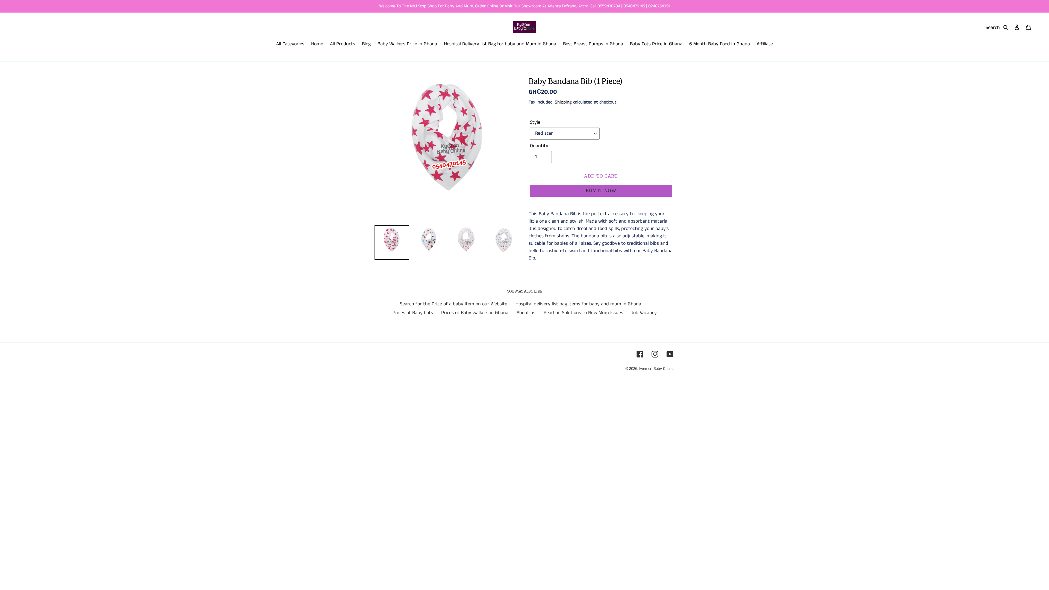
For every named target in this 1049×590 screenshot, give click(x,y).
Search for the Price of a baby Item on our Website (453, 304)
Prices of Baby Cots (413, 312)
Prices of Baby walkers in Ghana (474, 312)
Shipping (563, 102)
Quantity (539, 145)
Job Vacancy (644, 312)
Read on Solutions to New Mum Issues (583, 312)
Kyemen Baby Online (656, 368)
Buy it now (601, 190)
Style (535, 122)
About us (526, 312)
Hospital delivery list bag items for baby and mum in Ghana (578, 304)
